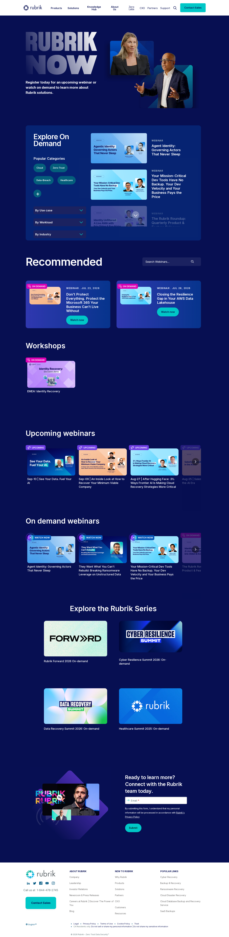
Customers (120, 907)
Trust (136, 924)
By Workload (44, 222)
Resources (120, 913)
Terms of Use (106, 924)
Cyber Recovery (168, 877)
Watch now (77, 320)
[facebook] (41, 883)
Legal (76, 924)
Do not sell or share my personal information (111, 926)
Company (74, 877)
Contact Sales (193, 7)
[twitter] (34, 883)
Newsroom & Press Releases (84, 895)
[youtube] (47, 883)
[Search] (175, 7)
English (31, 924)
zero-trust (59, 167)
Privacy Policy (89, 924)
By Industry (43, 234)
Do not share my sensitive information (150, 926)
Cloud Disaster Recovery (173, 895)
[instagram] (53, 883)
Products (119, 883)
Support (165, 8)
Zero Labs (131, 8)
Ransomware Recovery (172, 889)
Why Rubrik (121, 877)
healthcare (66, 180)
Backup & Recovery (170, 883)
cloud (39, 167)
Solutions (119, 889)
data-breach (43, 180)
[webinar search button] (192, 262)
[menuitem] (56, 7)
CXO (142, 8)
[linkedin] (28, 883)
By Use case (43, 210)
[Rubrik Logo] (32, 8)
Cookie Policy (123, 924)
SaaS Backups (167, 911)
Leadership (75, 883)
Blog (71, 911)
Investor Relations (78, 889)
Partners (152, 8)
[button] (135, 214)
